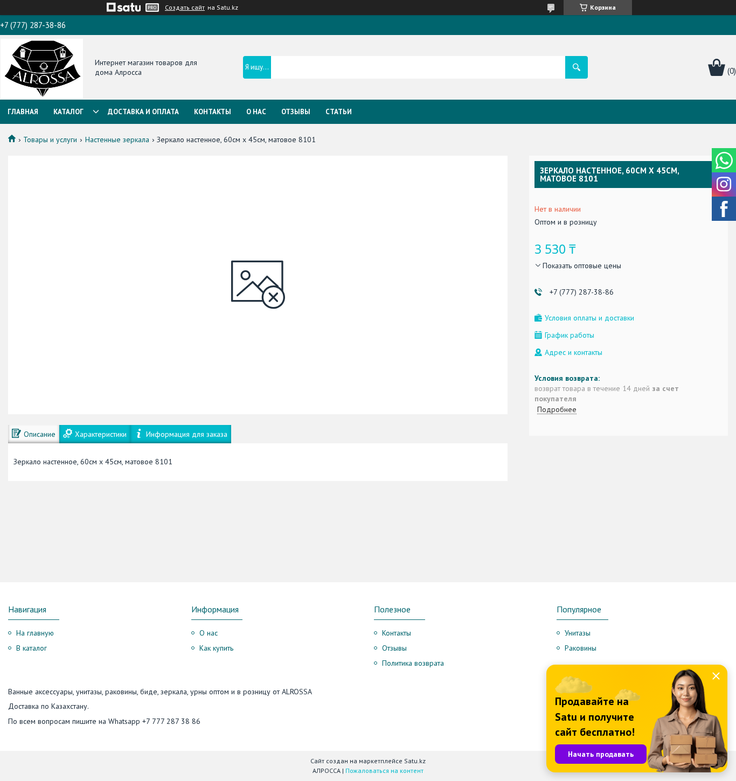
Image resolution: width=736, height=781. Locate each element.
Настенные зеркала (117, 139)
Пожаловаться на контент (384, 770)
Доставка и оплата (143, 111)
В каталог (31, 648)
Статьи (338, 111)
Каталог (68, 111)
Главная (23, 111)
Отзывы (295, 111)
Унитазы (578, 633)
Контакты (212, 111)
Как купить (216, 648)
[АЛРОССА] (42, 68)
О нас (256, 111)
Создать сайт (185, 7)
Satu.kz (415, 761)
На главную (35, 633)
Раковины (580, 648)
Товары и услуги (50, 139)
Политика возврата (413, 663)
